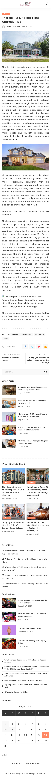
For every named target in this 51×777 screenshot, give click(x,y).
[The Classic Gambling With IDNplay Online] (9, 643)
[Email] (45, 346)
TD (6, 338)
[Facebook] (25, 346)
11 (12, 729)
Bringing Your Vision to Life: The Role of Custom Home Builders (13, 525)
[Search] (47, 4)
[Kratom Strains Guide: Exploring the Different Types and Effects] (9, 390)
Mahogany (27, 334)
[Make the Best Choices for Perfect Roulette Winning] (9, 617)
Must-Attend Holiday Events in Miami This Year (23, 681)
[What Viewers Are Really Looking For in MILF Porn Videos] (9, 444)
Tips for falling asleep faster (29, 628)
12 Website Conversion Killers (16, 692)
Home (6, 14)
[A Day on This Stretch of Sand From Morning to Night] (9, 403)
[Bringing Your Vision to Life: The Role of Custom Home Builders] (13, 511)
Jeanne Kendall (13, 27)
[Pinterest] (38, 346)
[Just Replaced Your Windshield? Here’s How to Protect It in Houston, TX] (38, 511)
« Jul (4, 755)
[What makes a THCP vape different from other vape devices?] (9, 417)
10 (5, 729)
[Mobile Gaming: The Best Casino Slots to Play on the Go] (9, 603)
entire (15, 334)
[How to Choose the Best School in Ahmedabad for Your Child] (9, 430)
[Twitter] (32, 346)
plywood (40, 334)
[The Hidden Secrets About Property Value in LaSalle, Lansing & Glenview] (13, 476)
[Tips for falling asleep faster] (9, 630)
